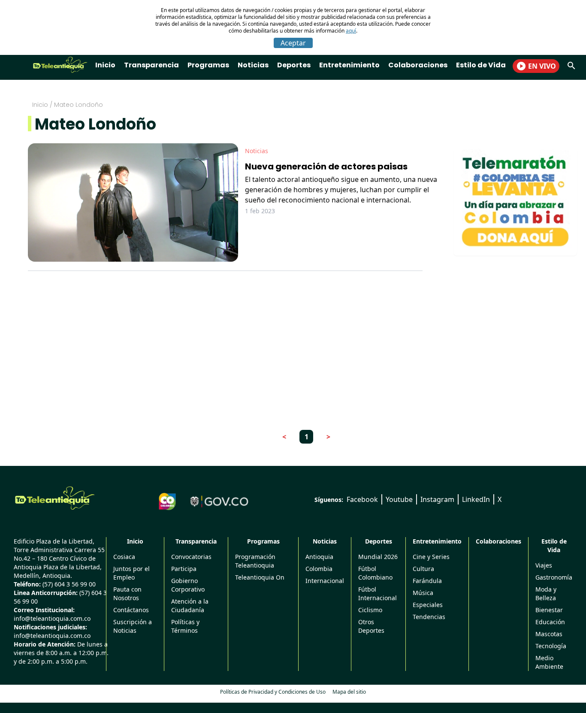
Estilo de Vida (481, 65)
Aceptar (293, 43)
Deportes (294, 65)
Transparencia (151, 65)
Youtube (399, 499)
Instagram (437, 499)
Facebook (362, 499)
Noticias (253, 65)
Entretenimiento (349, 65)
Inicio (105, 65)
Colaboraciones (417, 65)
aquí (351, 30)
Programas (208, 65)
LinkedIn (476, 499)
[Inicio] (55, 498)
